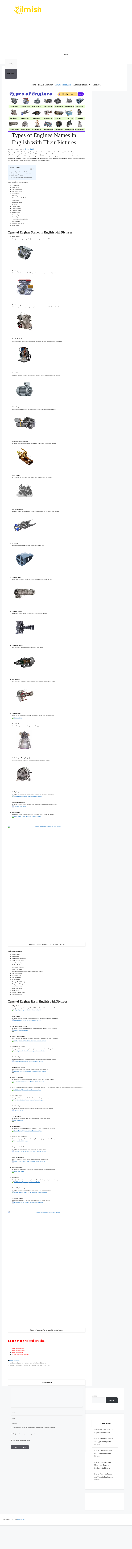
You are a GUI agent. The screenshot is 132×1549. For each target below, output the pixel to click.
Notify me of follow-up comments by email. (24, 1434)
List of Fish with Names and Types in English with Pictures (103, 1477)
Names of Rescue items (18, 1348)
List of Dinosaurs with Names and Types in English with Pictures (102, 1465)
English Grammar (45, 85)
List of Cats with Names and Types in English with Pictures (103, 1453)
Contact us (97, 85)
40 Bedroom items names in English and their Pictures (30, 1365)
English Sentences (80, 85)
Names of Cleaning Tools (18, 1350)
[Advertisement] (66, 34)
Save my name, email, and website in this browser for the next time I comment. (34, 1427)
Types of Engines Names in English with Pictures (23, 174)
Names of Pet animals (17, 1352)
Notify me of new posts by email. (21, 1440)
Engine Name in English (17, 175)
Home (33, 85)
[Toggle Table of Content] (31, 169)
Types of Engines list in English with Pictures (22, 177)
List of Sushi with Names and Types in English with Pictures (103, 1441)
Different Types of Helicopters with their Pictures (28, 1363)
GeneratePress (20, 1519)
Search (94, 1396)
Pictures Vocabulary (63, 85)
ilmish (66, 54)
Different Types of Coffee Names (20, 1354)
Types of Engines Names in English (19, 172)
